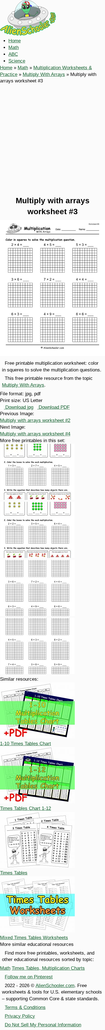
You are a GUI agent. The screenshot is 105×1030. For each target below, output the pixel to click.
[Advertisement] (52, 139)
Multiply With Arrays (44, 74)
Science (16, 61)
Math (13, 47)
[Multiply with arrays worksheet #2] (37, 556)
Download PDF (53, 407)
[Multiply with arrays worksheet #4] (37, 672)
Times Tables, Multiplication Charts (48, 968)
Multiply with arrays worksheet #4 (35, 434)
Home (14, 40)
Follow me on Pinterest (29, 977)
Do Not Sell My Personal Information (43, 1024)
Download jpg (18, 407)
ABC (13, 54)
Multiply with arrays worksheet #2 (35, 420)
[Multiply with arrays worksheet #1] (37, 498)
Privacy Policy (20, 1016)
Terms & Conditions (25, 1007)
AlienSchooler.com (55, 985)
